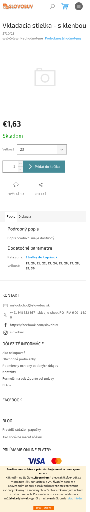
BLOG (6, 384)
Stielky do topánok (42, 257)
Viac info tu (75, 498)
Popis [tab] (11, 216)
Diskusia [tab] (25, 216)
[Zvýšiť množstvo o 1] (20, 164)
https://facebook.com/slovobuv (34, 325)
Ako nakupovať (13, 353)
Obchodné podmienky (19, 359)
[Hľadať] (53, 6)
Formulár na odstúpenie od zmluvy (28, 378)
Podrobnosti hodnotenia (63, 38)
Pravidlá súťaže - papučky (21, 429)
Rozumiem (44, 508)
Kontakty (9, 372)
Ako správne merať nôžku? (22, 437)
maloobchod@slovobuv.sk (30, 305)
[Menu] (79, 6)
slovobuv (17, 332)
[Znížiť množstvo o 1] (20, 169)
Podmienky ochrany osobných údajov (30, 365)
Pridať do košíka (47, 166)
